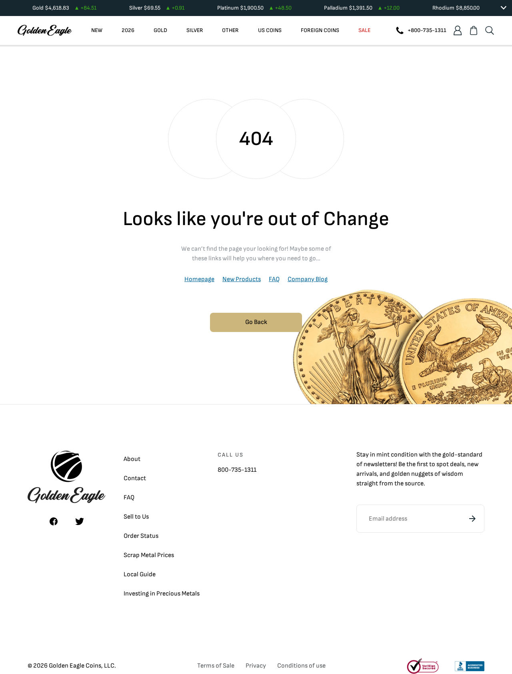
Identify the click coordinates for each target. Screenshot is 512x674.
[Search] (489, 30)
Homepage (199, 279)
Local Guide (140, 574)
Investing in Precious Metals (162, 594)
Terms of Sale (215, 666)
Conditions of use (301, 666)
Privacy (256, 666)
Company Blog (308, 279)
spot (442, 464)
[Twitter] (80, 521)
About (132, 459)
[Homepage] (45, 30)
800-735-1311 (237, 470)
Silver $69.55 (156, 7)
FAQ (274, 279)
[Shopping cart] (473, 30)
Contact (135, 478)
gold (448, 455)
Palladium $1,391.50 (362, 7)
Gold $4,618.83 (64, 7)
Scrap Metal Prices (149, 555)
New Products (241, 279)
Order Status (141, 536)
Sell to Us (136, 517)
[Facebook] (54, 521)
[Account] (457, 30)
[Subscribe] (472, 519)
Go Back (256, 322)
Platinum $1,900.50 (254, 7)
